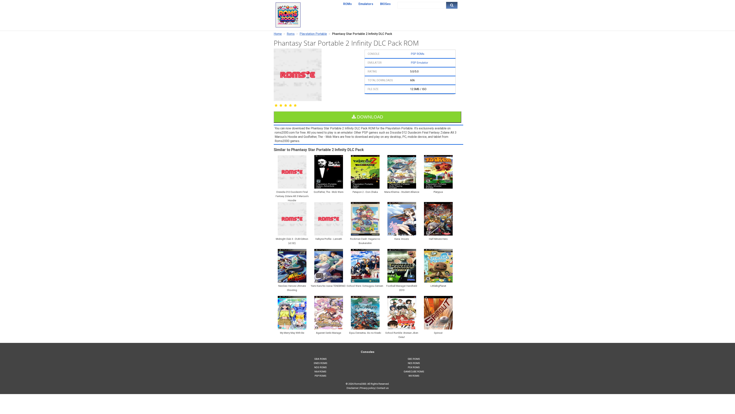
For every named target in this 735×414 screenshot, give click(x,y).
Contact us (383, 388)
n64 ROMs (320, 371)
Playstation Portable (313, 34)
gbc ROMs (414, 358)
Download (369, 116)
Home (278, 34)
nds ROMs (320, 367)
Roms (291, 34)
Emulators (366, 4)
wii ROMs (413, 375)
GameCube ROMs (414, 371)
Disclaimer (352, 388)
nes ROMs (414, 363)
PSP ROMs (417, 54)
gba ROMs (320, 358)
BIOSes (385, 4)
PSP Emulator (419, 62)
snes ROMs (320, 363)
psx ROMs (414, 367)
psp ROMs (320, 375)
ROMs (347, 4)
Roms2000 (360, 383)
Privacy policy (367, 388)
